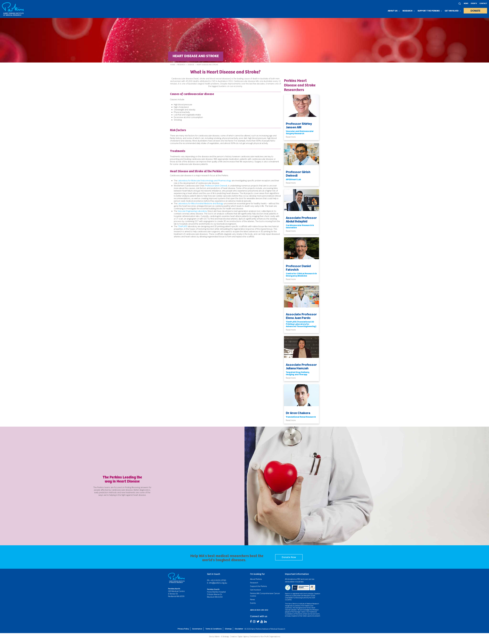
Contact (483, 3)
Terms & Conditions (213, 629)
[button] (289, 557)
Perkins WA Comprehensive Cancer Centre (265, 594)
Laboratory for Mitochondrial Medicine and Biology (200, 203)
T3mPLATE (182, 226)
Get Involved (255, 590)
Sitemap (228, 629)
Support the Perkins (258, 586)
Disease (191, 65)
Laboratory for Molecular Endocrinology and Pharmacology (204, 180)
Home (172, 65)
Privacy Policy (183, 629)
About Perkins (256, 579)
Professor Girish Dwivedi (216, 185)
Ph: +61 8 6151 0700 (216, 580)
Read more (291, 136)
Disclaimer (239, 629)
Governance (197, 629)
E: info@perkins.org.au (217, 582)
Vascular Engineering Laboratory (192, 211)
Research (181, 65)
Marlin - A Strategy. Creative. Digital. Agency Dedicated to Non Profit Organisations (247, 636)
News (466, 3)
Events (474, 3)
